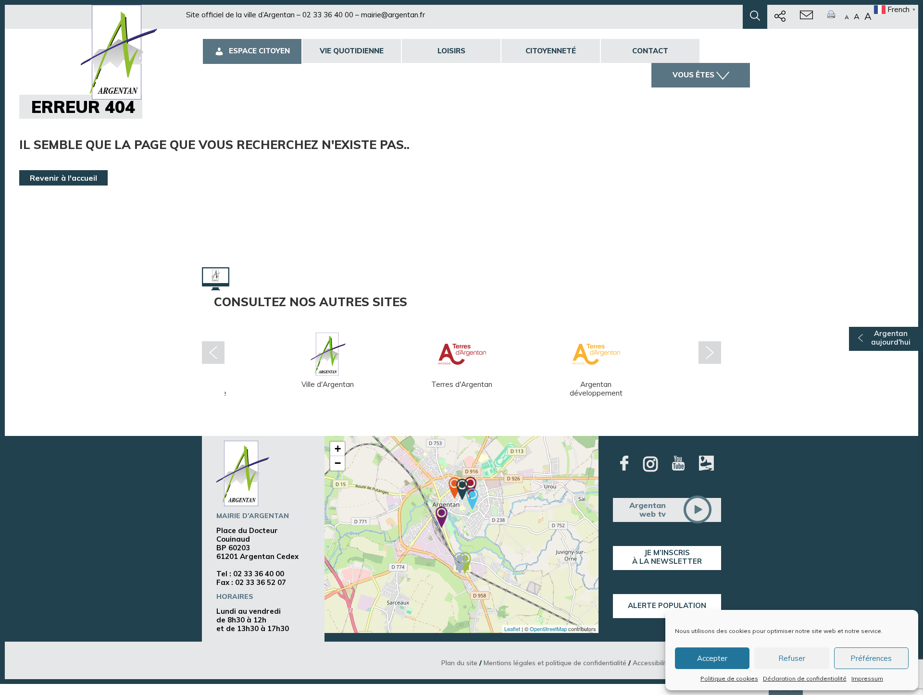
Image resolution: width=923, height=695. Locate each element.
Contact (650, 50)
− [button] (338, 463)
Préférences (871, 658)
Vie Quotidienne (352, 50)
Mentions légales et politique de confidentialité (555, 662)
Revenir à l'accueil (63, 178)
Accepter (712, 658)
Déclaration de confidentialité (805, 678)
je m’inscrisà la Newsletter (667, 557)
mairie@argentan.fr (393, 14)
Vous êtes (693, 74)
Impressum (867, 678)
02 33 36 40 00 (327, 14)
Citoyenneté (550, 50)
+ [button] (338, 449)
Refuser (791, 658)
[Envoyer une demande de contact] (806, 17)
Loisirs (451, 50)
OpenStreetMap (548, 629)
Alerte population (667, 605)
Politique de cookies (729, 678)
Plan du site (459, 662)
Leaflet (512, 629)
